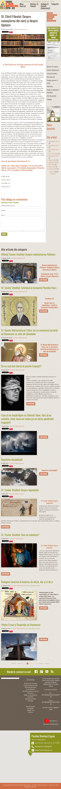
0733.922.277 (48, 746)
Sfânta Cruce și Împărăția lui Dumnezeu (20, 625)
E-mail (3, 210)
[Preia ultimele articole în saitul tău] (52, 672)
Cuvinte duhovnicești (21, 29)
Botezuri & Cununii (34, 5)
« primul (13, 663)
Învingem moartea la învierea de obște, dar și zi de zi (27, 582)
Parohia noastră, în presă (52, 81)
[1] (4, 94)
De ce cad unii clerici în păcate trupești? (21, 366)
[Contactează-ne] (47, 672)
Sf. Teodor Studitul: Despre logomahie (20, 490)
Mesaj (3, 215)
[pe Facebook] (36, 672)
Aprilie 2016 (52, 162)
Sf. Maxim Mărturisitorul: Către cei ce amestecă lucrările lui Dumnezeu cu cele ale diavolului (29, 332)
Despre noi (45, 1)
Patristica (50, 86)
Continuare (43, 280)
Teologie (49, 99)
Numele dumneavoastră (8, 205)
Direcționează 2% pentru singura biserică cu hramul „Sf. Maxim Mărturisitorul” (53, 34)
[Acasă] (9, 5)
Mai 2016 (51, 164)
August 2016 (53, 169)
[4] (42, 149)
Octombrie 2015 (54, 141)
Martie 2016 (52, 160)
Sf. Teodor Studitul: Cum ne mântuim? (20, 535)
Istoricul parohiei (52, 73)
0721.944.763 (38, 746)
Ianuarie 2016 (53, 153)
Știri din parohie (51, 96)
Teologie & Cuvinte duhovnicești (45, 6)
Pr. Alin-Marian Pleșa (33, 628)
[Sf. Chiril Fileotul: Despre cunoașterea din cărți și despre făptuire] (23, 45)
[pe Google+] (42, 672)
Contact (52, 1)
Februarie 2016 (53, 156)
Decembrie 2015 (54, 149)
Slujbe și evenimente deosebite (53, 91)
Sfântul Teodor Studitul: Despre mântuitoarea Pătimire (28, 254)
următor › (53, 173)
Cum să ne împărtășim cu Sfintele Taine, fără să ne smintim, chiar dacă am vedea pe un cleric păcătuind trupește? (27, 418)
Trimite (4, 234)
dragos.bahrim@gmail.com (43, 750)
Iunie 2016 (52, 167)
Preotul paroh (26, 1)
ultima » (47, 663)
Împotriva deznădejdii (12, 459)
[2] (34, 140)
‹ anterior (51, 172)
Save (11, 32)
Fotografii (55, 4)
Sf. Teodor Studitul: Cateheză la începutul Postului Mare (29, 288)
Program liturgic (36, 1)
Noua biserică (23, 5)
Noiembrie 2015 (54, 145)
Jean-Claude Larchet (33, 585)
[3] (12, 143)
